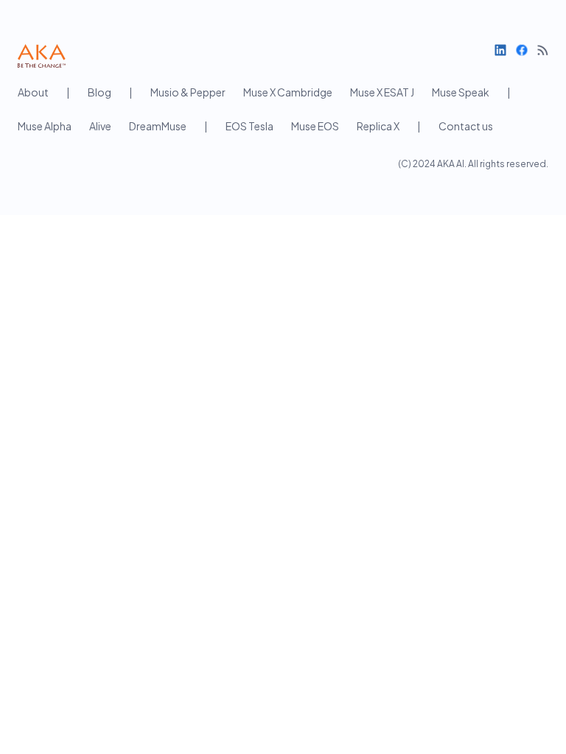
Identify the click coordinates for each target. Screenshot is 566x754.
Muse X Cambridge (287, 92)
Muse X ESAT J (382, 92)
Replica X (378, 126)
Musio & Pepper (188, 92)
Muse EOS (315, 126)
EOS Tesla (249, 126)
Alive (100, 126)
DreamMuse (157, 126)
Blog (99, 92)
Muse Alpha (44, 126)
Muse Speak (460, 92)
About (33, 92)
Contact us (466, 126)
